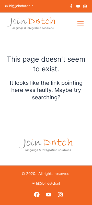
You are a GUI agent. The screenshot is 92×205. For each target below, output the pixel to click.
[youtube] (78, 6)
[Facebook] (71, 6)
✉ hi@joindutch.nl (19, 6)
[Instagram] (85, 6)
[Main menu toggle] (80, 23)
